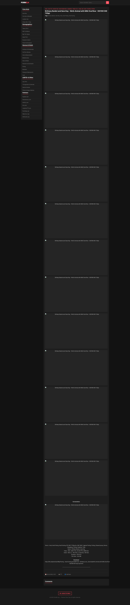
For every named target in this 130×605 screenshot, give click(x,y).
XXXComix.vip (25, 116)
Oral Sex (81, 8)
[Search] (107, 2)
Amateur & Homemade (28, 49)
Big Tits (50, 8)
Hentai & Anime (26, 87)
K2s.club (24, 105)
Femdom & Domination (27, 63)
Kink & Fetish (25, 60)
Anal (46, 8)
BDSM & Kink (25, 58)
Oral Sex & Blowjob (27, 16)
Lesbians (69, 8)
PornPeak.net (25, 111)
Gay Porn (24, 81)
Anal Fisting (65, 15)
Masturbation (63, 8)
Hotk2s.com (25, 102)
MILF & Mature (26, 31)
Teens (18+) (25, 28)
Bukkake (24, 69)
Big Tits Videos (26, 34)
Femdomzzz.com (26, 99)
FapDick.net (25, 96)
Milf (85, 8)
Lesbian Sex (25, 19)
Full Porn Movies (26, 52)
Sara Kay (58, 15)
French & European (27, 42)
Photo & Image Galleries (28, 90)
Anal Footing (72, 15)
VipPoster (68, 574)
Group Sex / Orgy (26, 22)
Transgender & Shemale (28, 84)
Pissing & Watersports (27, 72)
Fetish (93, 8)
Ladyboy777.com (26, 108)
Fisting (24, 66)
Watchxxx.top (25, 114)
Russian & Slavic (26, 40)
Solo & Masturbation (27, 55)
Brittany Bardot (51, 15)
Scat (23, 75)
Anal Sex (24, 13)
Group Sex (55, 8)
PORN (25, 2)
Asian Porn (25, 37)
